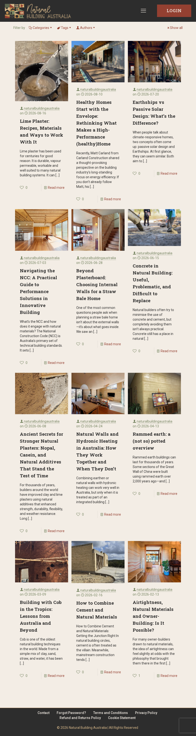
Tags (64, 28)
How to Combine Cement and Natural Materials (96, 610)
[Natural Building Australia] (38, 11)
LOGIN (174, 10)
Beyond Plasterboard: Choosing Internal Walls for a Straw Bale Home (97, 284)
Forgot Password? (71, 713)
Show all (176, 28)
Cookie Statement (122, 718)
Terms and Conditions (110, 713)
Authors (86, 28)
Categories (41, 28)
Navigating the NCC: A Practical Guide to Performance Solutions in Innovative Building (38, 291)
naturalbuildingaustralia (42, 108)
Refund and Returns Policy (80, 718)
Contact (43, 713)
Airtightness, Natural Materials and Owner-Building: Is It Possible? (153, 616)
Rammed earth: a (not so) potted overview (151, 441)
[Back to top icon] (173, 726)
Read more (56, 188)
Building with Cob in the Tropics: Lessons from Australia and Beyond (41, 616)
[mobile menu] (143, 11)
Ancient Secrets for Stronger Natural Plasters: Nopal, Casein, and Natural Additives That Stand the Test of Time (41, 455)
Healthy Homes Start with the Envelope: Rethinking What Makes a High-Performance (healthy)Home (96, 123)
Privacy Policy (146, 713)
